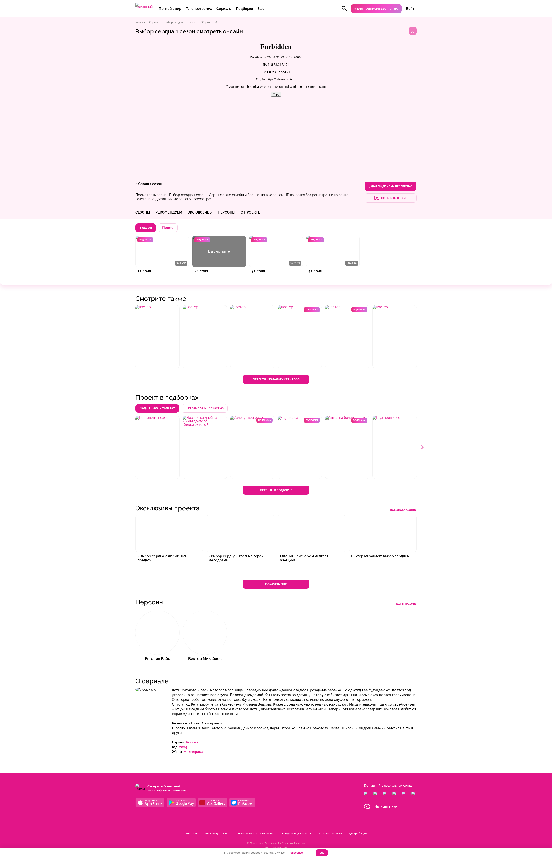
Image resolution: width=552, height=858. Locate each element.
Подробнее (296, 853)
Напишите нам (386, 806)
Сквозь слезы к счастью (205, 408)
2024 (183, 747)
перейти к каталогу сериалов (276, 379)
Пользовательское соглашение (254, 833)
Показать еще (276, 584)
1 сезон (156, 184)
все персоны (406, 603)
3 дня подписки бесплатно (376, 8)
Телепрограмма (199, 9)
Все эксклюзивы (403, 509)
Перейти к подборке (276, 490)
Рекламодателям (215, 833)
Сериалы (224, 9)
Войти (411, 9)
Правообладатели (330, 833)
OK (322, 853)
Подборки (244, 9)
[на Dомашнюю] (144, 7)
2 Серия (142, 184)
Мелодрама (193, 752)
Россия (192, 742)
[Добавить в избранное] (413, 31)
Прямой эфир (170, 9)
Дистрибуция (358, 833)
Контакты (191, 833)
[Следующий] (423, 447)
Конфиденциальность (296, 833)
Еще (261, 9)
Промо (168, 228)
